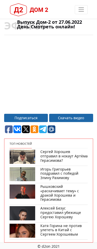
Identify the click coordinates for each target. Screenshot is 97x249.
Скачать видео (71, 117)
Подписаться (26, 117)
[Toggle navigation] (81, 9)
